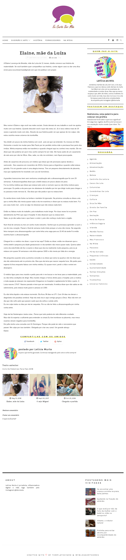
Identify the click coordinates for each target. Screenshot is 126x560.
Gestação (94, 215)
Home (5, 40)
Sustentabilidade (98, 268)
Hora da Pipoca (97, 219)
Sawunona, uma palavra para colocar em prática (102, 115)
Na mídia (68, 40)
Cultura (93, 199)
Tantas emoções (98, 272)
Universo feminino (99, 284)
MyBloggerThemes (87, 555)
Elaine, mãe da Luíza (15, 402)
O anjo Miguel (43, 402)
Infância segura (97, 224)
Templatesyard (62, 555)
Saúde (92, 260)
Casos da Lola (96, 183)
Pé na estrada (96, 252)
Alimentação (96, 163)
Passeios (94, 248)
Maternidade (96, 236)
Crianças (94, 195)
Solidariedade (96, 264)
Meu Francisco (97, 240)
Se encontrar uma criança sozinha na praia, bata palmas (108, 491)
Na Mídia (94, 244)
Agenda (93, 159)
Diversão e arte (19, 40)
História (37, 40)
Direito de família (98, 207)
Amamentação (97, 167)
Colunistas (95, 187)
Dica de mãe (96, 203)
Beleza (93, 175)
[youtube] (113, 40)
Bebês (93, 171)
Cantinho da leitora (38, 58)
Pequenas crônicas (99, 256)
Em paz (93, 211)
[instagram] (117, 40)
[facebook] (109, 40)
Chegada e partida (70, 402)
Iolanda (93, 228)
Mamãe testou (96, 232)
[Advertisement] (105, 304)
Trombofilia (95, 280)
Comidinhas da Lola (99, 191)
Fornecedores (53, 40)
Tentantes (95, 276)
